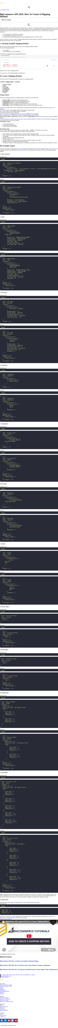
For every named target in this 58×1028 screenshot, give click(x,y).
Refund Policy (26, 1024)
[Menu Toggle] (29, 7)
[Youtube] (9, 1020)
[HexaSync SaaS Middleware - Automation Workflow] (2, 3)
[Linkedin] (5, 1020)
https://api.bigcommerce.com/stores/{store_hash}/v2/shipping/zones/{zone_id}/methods (19, 115)
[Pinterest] (16, 1020)
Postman (7, 111)
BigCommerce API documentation (7, 917)
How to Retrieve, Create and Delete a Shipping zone (45, 119)
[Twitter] (12, 1020)
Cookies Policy (15, 1024)
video (7, 120)
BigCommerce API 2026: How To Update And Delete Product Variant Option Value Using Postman (29, 969)
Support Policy (20, 1024)
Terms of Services (3, 1024)
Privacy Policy (9, 1024)
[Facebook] (2, 1020)
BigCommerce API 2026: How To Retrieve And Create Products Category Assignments (25, 965)
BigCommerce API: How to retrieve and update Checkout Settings (19, 961)
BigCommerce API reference (21, 150)
